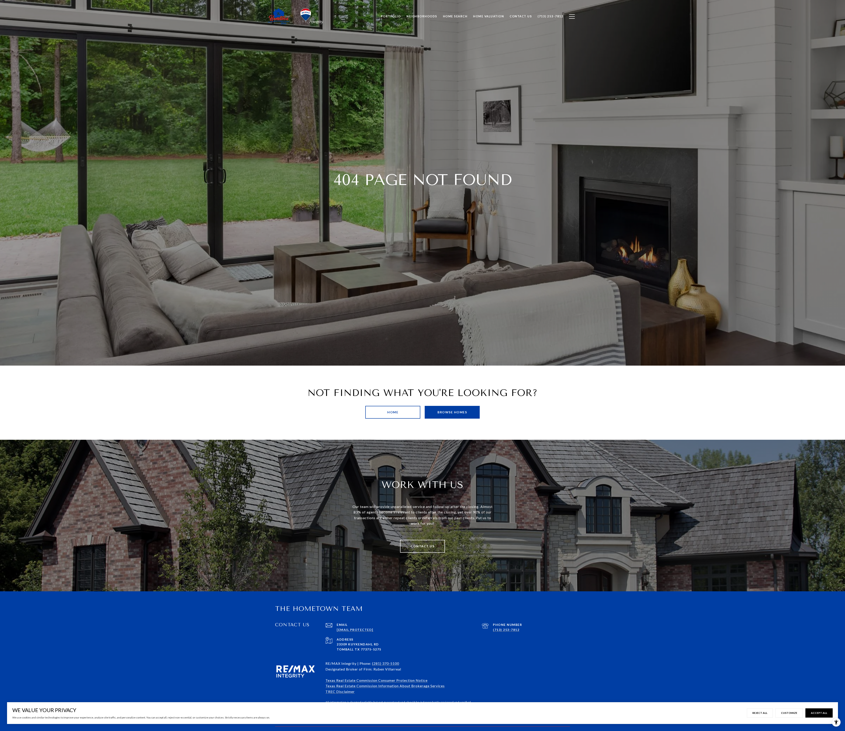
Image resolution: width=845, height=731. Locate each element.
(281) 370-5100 (385, 663)
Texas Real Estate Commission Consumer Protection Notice (376, 680)
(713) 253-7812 (506, 630)
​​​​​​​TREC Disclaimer (340, 691)
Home (392, 412)
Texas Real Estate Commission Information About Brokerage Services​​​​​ (385, 686)
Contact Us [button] (422, 546)
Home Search (455, 16)
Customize (789, 713)
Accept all (819, 713)
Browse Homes (452, 412)
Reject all (759, 713)
